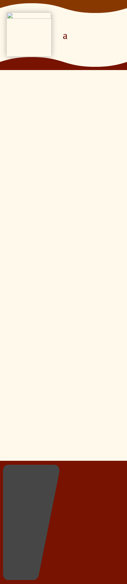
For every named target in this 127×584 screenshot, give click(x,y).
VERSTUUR (78, 272)
